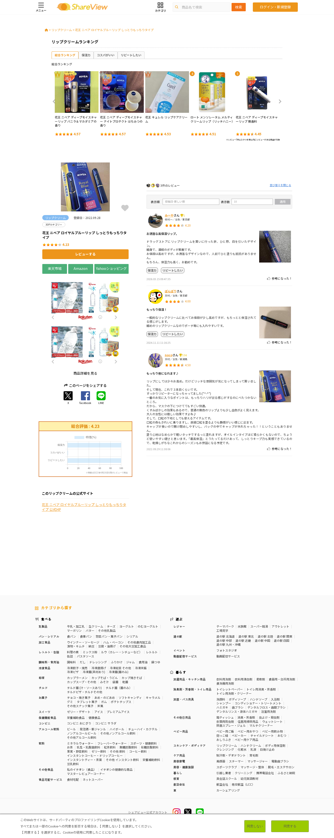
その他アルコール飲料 (81, 737)
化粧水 (242, 749)
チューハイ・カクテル (142, 729)
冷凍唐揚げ (98, 668)
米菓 (100, 706)
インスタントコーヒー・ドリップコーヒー (95, 755)
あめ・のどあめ (104, 697)
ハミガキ (222, 707)
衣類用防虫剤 (225, 721)
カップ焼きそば (132, 678)
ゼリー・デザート (78, 712)
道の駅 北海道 (225, 636)
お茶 (70, 747)
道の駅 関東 (284, 636)
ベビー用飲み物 (272, 731)
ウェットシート (272, 721)
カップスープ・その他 (81, 682)
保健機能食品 (47, 717)
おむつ (282, 735)
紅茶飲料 (110, 747)
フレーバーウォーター (112, 743)
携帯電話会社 (265, 773)
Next (278, 101)
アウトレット (280, 626)
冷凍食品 (44, 668)
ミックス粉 (90, 652)
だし (83, 662)
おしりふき (223, 739)
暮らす (181, 672)
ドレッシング (98, 662)
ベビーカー (239, 735)
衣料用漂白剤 (243, 679)
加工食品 (44, 642)
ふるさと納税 (286, 773)
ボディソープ (237, 699)
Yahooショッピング (111, 268)
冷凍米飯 (141, 668)
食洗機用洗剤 (225, 683)
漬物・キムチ (76, 646)
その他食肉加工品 (139, 642)
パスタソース (85, 656)
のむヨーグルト (148, 626)
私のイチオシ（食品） (81, 769)
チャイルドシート (262, 735)
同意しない (255, 826)
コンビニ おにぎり (79, 723)
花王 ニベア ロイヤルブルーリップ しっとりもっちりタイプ (114, 30)
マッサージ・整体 (252, 767)
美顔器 (220, 761)
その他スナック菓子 (80, 706)
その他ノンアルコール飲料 (117, 733)
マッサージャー (257, 761)
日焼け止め (267, 749)
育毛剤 (253, 755)
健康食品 (94, 717)
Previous (55, 101)
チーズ (111, 626)
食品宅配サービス (50, 779)
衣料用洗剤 (223, 679)
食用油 (143, 662)
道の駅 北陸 (265, 636)
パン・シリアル (49, 636)
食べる (46, 619)
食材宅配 (73, 779)
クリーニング (243, 773)
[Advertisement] (219, 163)
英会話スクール (226, 778)
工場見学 (222, 630)
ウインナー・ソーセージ (83, 642)
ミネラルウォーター (80, 743)
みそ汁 (104, 682)
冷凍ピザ (73, 672)
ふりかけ (116, 662)
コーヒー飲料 (138, 751)
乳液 (253, 749)
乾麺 (125, 682)
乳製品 (43, 626)
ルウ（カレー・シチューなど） (121, 652)
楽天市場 (55, 268)
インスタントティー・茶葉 (84, 760)
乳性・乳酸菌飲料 (88, 747)
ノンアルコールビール (81, 733)
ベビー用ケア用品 (246, 739)
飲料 (42, 743)
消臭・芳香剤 (246, 717)
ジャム (130, 662)
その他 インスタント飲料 (122, 760)
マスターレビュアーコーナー (86, 773)
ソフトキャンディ (130, 697)
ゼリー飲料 (98, 751)
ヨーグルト (126, 626)
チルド (43, 688)
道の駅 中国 (262, 640)
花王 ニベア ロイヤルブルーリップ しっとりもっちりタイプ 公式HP (84, 507)
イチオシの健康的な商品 (116, 769)
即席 (42, 678)
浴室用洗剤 (268, 711)
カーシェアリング (228, 790)
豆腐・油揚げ (107, 646)
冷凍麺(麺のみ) (118, 672)
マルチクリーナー (261, 725)
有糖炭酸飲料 (149, 747)
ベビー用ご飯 (225, 731)
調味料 (71, 662)
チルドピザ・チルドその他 (84, 692)
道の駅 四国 (281, 640)
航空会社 (222, 784)
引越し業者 (223, 773)
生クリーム (96, 626)
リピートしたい (131, 55)
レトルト (152, 652)
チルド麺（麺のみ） (119, 688)
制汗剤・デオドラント (231, 755)
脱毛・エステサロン (281, 767)
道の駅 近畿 (243, 640)
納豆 (91, 646)
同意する (290, 826)
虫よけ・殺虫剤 (269, 717)
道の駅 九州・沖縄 (228, 644)
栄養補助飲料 (151, 760)
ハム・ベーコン (113, 642)
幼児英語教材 (249, 778)
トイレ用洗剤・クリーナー (234, 693)
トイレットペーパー (229, 689)
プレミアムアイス (118, 712)
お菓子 (43, 697)
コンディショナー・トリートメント (258, 703)
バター (90, 630)
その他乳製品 (107, 630)
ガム (104, 702)
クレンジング (225, 749)
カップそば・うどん (104, 678)
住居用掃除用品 (248, 721)
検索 (238, 7)
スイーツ (44, 712)
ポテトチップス (121, 702)
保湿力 (86, 55)
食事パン (86, 636)
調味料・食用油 (49, 662)
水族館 (242, 626)
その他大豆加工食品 (133, 646)
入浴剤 (275, 699)
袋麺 (115, 682)
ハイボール (117, 729)
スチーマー (236, 761)
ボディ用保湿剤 (275, 745)
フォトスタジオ (226, 650)
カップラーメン (77, 678)
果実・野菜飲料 (77, 751)
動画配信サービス (228, 656)
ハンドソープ (258, 699)
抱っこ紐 (222, 735)
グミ (70, 702)
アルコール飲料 (49, 729)
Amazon (81, 268)
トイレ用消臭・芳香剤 (261, 689)
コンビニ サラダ (105, 723)
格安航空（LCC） (243, 784)
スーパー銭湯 (259, 626)
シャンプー (223, 703)
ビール (71, 729)
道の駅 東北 (246, 636)
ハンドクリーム (251, 745)
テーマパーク (225, 626)
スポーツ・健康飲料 (143, 743)
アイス (98, 712)
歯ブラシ (238, 707)
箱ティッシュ (225, 717)
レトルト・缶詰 (49, 652)
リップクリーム (61, 30)
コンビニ (44, 723)
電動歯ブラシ (280, 761)
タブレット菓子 (87, 702)
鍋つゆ (155, 662)
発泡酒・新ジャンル (93, 729)
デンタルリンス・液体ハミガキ (236, 711)
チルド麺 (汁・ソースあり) (84, 688)
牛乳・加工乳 (76, 626)
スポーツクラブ (226, 767)
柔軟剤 (260, 679)
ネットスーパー (93, 779)
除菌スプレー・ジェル (231, 725)
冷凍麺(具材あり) (94, 672)
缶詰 (70, 656)
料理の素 (73, 652)
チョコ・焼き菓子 (78, 697)
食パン (71, 636)
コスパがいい (105, 55)
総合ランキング (65, 55)
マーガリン (74, 630)
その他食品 (46, 769)
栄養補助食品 (76, 717)
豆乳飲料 (73, 764)
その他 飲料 (117, 751)
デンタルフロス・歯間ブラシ (266, 707)
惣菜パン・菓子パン (109, 636)
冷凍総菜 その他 (120, 668)
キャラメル (153, 697)
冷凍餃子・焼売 (77, 668)
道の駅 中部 (224, 640)
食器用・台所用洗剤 (282, 679)
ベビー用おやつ (248, 731)
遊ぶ (179, 619)
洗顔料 (220, 699)
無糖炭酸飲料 (128, 747)
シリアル (132, 636)
